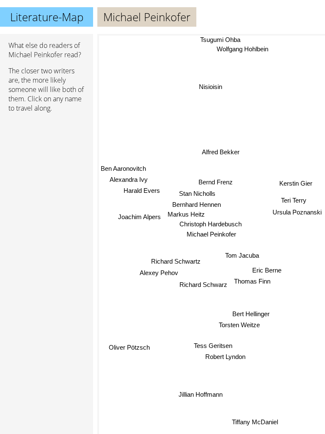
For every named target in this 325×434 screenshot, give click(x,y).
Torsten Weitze (239, 324)
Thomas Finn (252, 281)
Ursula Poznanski (297, 211)
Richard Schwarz (203, 284)
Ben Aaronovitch (123, 168)
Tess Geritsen (212, 345)
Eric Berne (266, 270)
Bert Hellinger (251, 313)
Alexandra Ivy (129, 179)
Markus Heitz (186, 214)
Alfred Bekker (221, 152)
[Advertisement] (46, 164)
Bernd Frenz (215, 182)
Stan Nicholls (197, 193)
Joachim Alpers (139, 216)
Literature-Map (46, 17)
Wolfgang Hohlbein (243, 49)
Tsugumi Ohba (220, 39)
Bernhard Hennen (197, 204)
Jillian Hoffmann (200, 394)
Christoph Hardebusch (211, 224)
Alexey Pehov (159, 272)
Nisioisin (210, 86)
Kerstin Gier (295, 182)
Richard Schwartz (176, 261)
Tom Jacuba (242, 255)
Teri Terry (293, 199)
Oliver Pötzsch (129, 347)
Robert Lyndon (225, 357)
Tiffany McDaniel (254, 422)
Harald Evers (142, 190)
